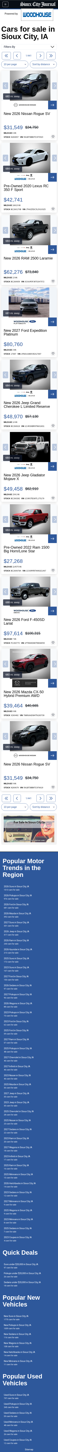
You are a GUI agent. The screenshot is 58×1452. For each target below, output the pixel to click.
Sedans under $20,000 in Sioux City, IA (22, 1284)
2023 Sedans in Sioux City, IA (18, 1194)
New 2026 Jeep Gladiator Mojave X (24, 477)
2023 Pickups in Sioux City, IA (18, 1014)
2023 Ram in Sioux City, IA (16, 1140)
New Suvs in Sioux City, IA (16, 1318)
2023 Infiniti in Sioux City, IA (17, 1158)
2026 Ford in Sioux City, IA (16, 906)
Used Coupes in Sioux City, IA (18, 1441)
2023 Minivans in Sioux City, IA (18, 1221)
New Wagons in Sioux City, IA (18, 1345)
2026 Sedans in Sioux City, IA (18, 987)
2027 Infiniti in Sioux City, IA (17, 1068)
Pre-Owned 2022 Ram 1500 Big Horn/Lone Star (26, 549)
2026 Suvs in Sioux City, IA (16, 888)
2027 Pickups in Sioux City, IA (18, 996)
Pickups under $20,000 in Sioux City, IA (22, 1275)
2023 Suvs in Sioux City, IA (16, 969)
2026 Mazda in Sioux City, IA (17, 915)
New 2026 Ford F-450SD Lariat (24, 621)
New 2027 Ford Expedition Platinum (25, 332)
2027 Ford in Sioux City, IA (16, 978)
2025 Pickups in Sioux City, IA (18, 1050)
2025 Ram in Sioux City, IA (16, 1167)
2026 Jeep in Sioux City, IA (16, 933)
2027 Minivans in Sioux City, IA (18, 1203)
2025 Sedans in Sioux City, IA (18, 1230)
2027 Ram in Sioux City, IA (16, 1041)
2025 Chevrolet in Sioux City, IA (19, 1113)
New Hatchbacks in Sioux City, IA (19, 1354)
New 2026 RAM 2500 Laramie (28, 258)
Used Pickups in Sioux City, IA (18, 1405)
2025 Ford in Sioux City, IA (16, 1032)
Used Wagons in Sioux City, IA (18, 1432)
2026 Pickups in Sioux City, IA (18, 897)
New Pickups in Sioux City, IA (17, 1327)
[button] (5, 85)
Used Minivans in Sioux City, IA (18, 1423)
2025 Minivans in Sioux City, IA (18, 1176)
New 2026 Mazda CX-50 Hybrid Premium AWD (24, 694)
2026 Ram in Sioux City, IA (16, 942)
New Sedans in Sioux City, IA (17, 1336)
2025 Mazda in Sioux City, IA (17, 1086)
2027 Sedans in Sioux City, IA (18, 1131)
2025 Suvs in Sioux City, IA (16, 960)
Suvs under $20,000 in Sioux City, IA (21, 1266)
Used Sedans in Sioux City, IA (18, 1414)
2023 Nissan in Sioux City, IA (17, 1077)
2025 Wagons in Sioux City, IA (18, 1212)
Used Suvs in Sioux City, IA (16, 1396)
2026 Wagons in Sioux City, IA (18, 1005)
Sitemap (29, 1449)
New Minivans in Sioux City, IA (18, 1363)
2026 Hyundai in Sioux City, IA (18, 951)
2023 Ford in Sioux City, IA (16, 1023)
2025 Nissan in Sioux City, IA (17, 1122)
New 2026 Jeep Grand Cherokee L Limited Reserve (27, 404)
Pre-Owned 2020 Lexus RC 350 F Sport (26, 188)
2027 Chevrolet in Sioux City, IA (19, 1059)
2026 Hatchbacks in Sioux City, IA (20, 1185)
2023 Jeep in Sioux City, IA (16, 1104)
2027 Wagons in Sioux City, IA (18, 1149)
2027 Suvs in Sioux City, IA (16, 924)
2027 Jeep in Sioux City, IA (16, 1095)
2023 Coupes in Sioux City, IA (18, 1239)
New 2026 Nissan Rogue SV (27, 114)
